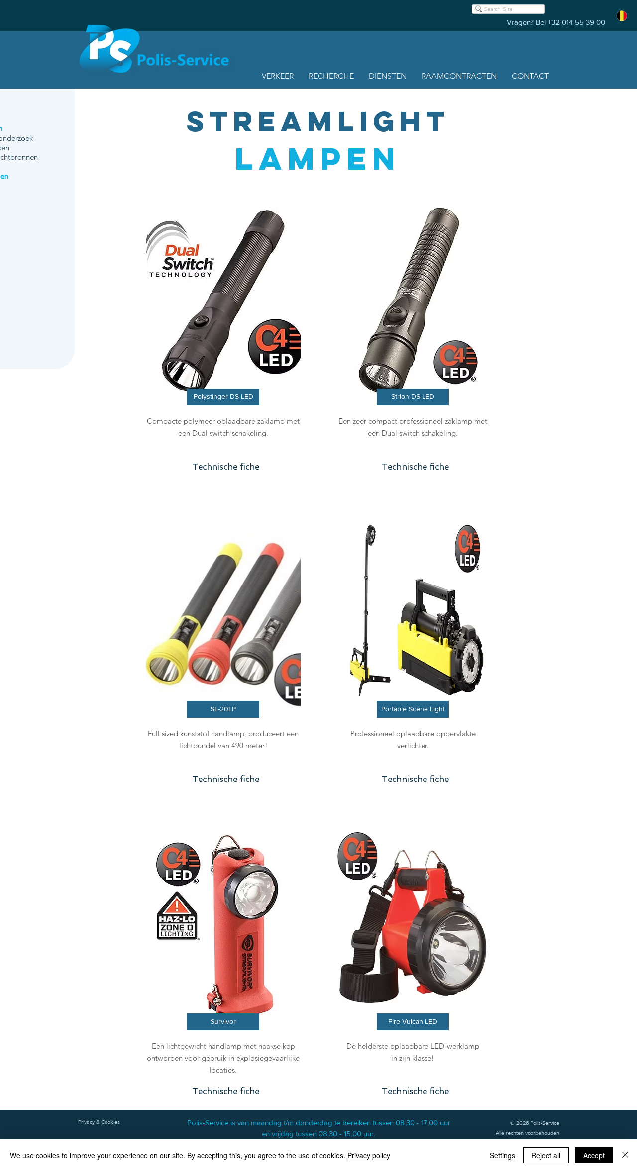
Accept (594, 1155)
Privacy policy (368, 1155)
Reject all (545, 1155)
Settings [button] (502, 1155)
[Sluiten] (625, 1155)
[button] (277, 76)
